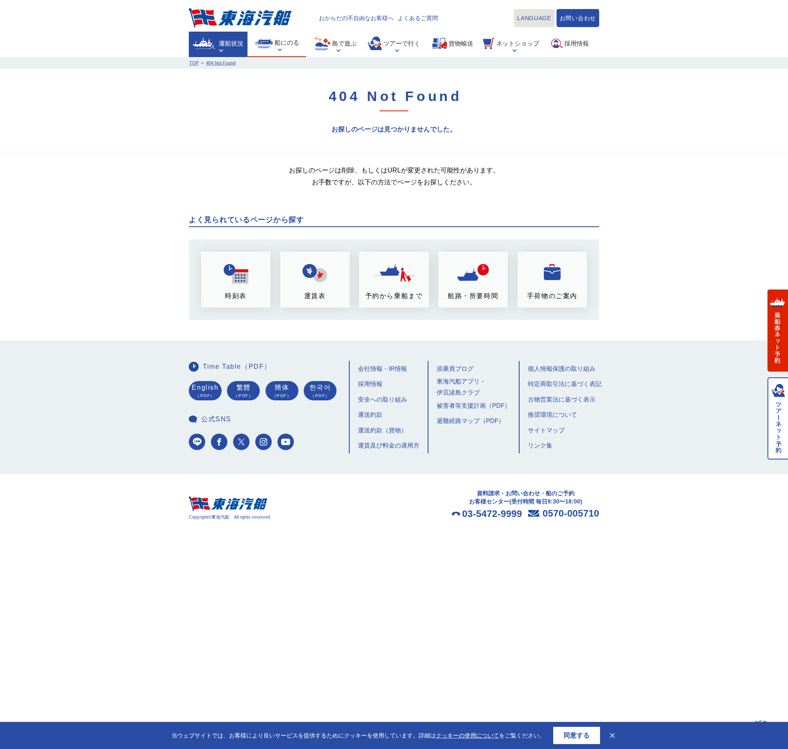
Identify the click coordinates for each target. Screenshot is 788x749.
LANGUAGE (534, 18)
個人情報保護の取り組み (562, 368)
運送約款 (370, 414)
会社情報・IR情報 (382, 368)
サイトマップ (546, 430)
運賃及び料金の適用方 (388, 445)
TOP (194, 62)
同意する (577, 735)
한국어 (320, 391)
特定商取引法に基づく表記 (565, 383)
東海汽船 (240, 18)
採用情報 (370, 383)
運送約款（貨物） (382, 430)
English (205, 391)
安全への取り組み (382, 399)
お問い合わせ (578, 18)
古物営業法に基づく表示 (562, 399)
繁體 (243, 391)
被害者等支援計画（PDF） (474, 405)
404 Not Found (221, 62)
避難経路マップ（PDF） (470, 420)
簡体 (282, 391)
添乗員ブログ (455, 368)
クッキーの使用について (467, 735)
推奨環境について (552, 414)
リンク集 (540, 445)
